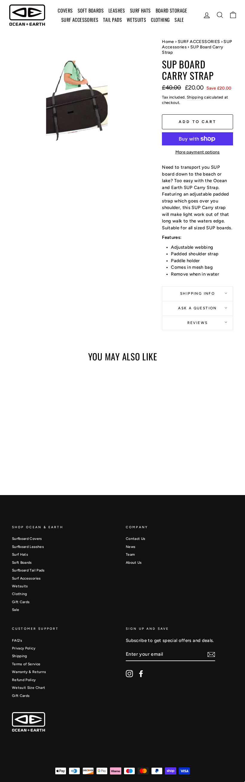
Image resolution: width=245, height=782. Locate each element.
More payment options (197, 152)
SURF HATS (140, 10)
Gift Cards (21, 602)
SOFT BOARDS (91, 10)
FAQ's (17, 640)
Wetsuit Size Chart (28, 688)
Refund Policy (24, 680)
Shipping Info (197, 293)
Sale (15, 610)
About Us (134, 562)
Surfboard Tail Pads (28, 570)
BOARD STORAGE (171, 10)
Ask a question (197, 308)
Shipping (195, 97)
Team (130, 554)
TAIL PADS (112, 19)
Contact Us (136, 539)
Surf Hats (20, 554)
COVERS (65, 10)
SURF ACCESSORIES (79, 19)
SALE (179, 19)
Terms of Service (26, 664)
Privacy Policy (23, 648)
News (130, 547)
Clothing (160, 19)
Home (168, 41)
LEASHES (116, 10)
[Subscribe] (211, 654)
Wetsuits (20, 586)
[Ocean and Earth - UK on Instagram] (129, 673)
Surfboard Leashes (28, 547)
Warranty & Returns (29, 672)
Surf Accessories (26, 578)
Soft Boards (22, 562)
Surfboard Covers (27, 539)
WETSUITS (136, 19)
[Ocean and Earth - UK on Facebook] (141, 673)
